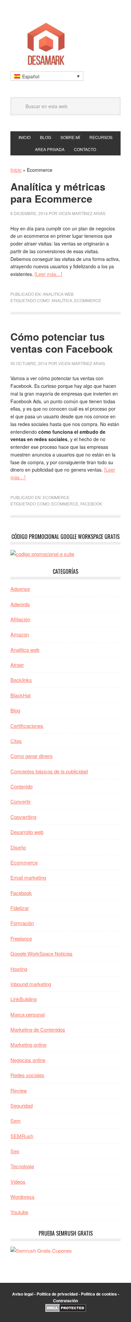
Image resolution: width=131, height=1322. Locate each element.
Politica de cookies (99, 1294)
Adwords (20, 604)
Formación (22, 922)
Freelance (21, 938)
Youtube (19, 1211)
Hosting (18, 968)
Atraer (17, 664)
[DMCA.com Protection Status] (65, 1310)
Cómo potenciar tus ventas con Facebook (61, 342)
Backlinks (21, 679)
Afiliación (20, 619)
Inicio (15, 169)
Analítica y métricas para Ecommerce (57, 192)
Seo (14, 1151)
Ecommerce (87, 300)
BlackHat (20, 695)
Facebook (91, 503)
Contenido (21, 786)
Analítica (61, 300)
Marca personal (27, 1014)
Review (18, 1090)
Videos (18, 1181)
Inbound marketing (30, 983)
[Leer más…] (48, 274)
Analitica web (58, 294)
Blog (15, 710)
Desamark (65, 41)
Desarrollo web (26, 831)
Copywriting (23, 816)
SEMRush (21, 1135)
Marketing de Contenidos (37, 1029)
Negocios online (27, 1059)
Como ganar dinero (31, 755)
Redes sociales (27, 1075)
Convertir (20, 801)
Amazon (19, 634)
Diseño (18, 847)
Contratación (65, 1301)
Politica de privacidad (57, 1294)
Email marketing (28, 877)
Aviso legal (22, 1294)
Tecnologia (22, 1166)
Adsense (20, 588)
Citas (16, 740)
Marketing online (28, 1044)
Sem (15, 1120)
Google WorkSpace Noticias (41, 953)
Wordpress (22, 1196)
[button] (46, 76)
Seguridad (21, 1105)
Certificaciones (26, 725)
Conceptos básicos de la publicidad (49, 771)
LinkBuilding (23, 998)
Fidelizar (19, 907)
